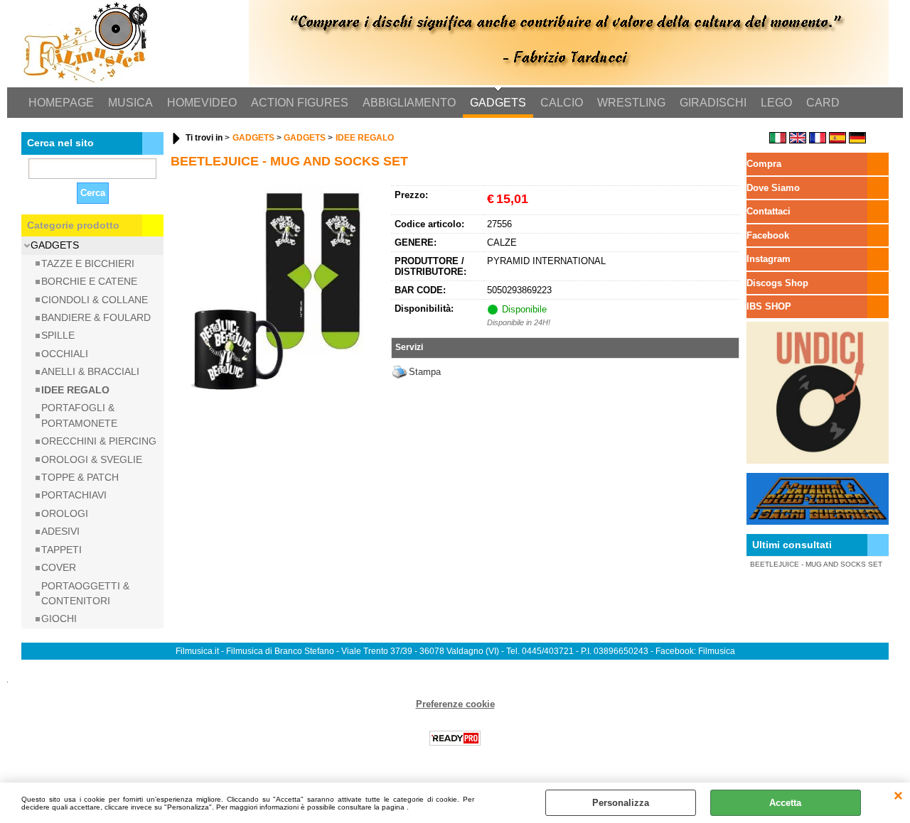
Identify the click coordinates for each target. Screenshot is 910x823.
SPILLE (58, 335)
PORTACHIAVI (74, 495)
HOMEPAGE (61, 103)
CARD (823, 103)
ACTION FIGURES (299, 103)
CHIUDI (898, 797)
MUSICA (130, 103)
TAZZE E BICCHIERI (87, 263)
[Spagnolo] (837, 140)
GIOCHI (59, 618)
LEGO (776, 103)
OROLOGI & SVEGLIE (91, 459)
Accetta (785, 802)
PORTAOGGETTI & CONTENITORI (85, 593)
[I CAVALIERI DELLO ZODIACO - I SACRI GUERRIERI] (817, 521)
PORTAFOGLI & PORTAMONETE (79, 415)
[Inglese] (798, 140)
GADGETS (498, 103)
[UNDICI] (817, 460)
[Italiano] (778, 140)
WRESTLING (631, 103)
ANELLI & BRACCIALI (90, 371)
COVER (58, 567)
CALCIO (561, 103)
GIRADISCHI (713, 103)
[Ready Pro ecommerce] (455, 738)
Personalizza (620, 802)
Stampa (425, 371)
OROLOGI (64, 513)
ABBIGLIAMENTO (409, 103)
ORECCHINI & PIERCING (98, 441)
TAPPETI (61, 549)
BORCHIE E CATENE (89, 281)
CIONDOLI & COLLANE (94, 299)
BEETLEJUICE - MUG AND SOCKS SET (816, 564)
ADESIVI (60, 531)
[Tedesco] (857, 140)
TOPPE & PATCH (80, 477)
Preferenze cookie (455, 704)
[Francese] (818, 140)
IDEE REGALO (75, 390)
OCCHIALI (64, 353)
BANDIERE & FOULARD (96, 317)
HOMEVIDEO (202, 103)
